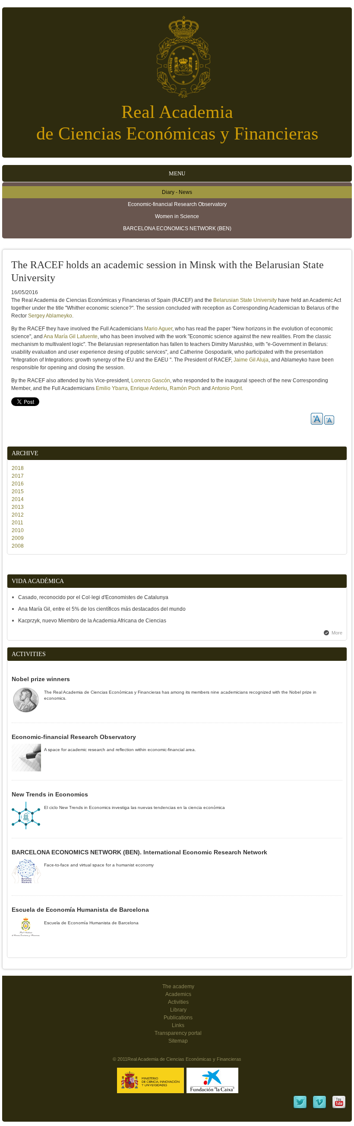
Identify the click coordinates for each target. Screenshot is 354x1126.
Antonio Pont (227, 388)
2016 (18, 484)
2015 (18, 491)
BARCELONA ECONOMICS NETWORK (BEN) (177, 228)
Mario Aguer (158, 329)
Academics (178, 994)
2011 (17, 523)
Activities (178, 1002)
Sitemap (178, 1041)
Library (178, 1010)
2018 (18, 468)
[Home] (177, 52)
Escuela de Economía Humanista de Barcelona (80, 909)
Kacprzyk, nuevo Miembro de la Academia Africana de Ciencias (92, 621)
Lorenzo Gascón (150, 380)
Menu (177, 173)
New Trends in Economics (50, 794)
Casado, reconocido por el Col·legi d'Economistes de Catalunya (93, 597)
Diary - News (177, 192)
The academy (178, 986)
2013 (18, 507)
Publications (178, 1018)
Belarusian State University (245, 300)
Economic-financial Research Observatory (177, 204)
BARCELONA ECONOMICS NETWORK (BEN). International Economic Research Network (139, 852)
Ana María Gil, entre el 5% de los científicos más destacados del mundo (102, 609)
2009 (18, 538)
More (337, 632)
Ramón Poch (185, 388)
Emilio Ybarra (112, 388)
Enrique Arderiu (148, 388)
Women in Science (177, 216)
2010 (18, 530)
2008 (18, 546)
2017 (18, 476)
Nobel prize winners (41, 679)
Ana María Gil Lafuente (71, 336)
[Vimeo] (319, 1107)
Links (178, 1025)
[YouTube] (339, 1107)
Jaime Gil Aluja (251, 360)
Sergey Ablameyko (50, 316)
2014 (18, 499)
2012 (18, 515)
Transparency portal (178, 1033)
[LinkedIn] (300, 1107)
